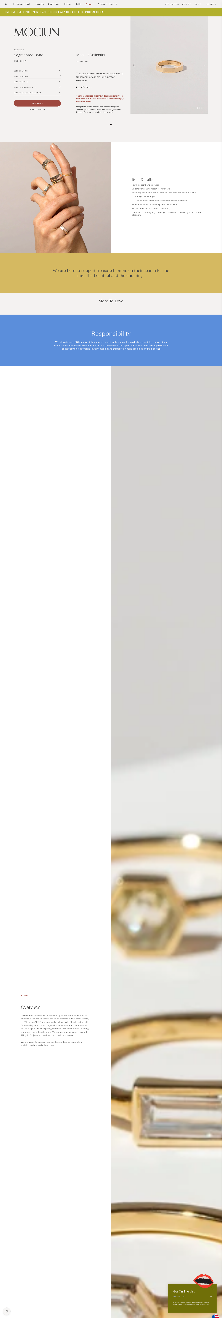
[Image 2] (199, 108)
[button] (6, 4)
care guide (96, 112)
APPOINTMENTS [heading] (172, 4)
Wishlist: (211, 4)
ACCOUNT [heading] (186, 4)
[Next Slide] (204, 65)
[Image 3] (201, 108)
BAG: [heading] (198, 4)
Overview (30, 1007)
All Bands (19, 50)
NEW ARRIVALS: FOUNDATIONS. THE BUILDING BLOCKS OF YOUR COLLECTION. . (58, 12)
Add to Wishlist (37, 110)
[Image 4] (203, 108)
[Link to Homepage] (37, 32)
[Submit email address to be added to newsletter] (211, 1296)
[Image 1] (197, 108)
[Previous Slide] (133, 65)
